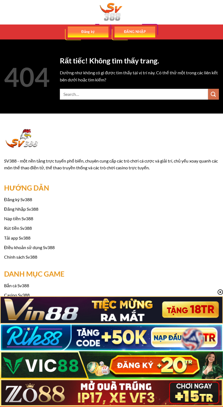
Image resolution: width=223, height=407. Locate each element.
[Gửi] (213, 94)
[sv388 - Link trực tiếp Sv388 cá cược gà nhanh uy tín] (111, 12)
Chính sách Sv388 (20, 256)
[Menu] (7, 12)
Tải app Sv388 (17, 237)
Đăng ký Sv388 (18, 199)
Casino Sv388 (17, 295)
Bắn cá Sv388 (16, 285)
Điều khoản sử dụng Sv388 (29, 247)
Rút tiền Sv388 (18, 228)
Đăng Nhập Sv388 (21, 209)
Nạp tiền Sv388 (18, 218)
